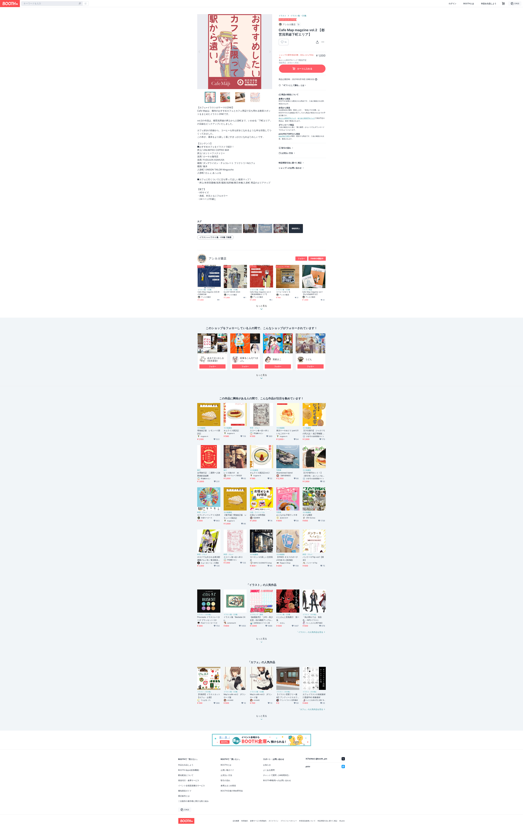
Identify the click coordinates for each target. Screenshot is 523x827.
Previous (199, 51)
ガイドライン (273, 821)
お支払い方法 (287, 153)
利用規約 (244, 821)
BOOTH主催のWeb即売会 (232, 791)
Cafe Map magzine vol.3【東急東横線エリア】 (260, 293)
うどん (308, 359)
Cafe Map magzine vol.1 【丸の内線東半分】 (312, 293)
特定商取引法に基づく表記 (290, 163)
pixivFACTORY (284, 136)
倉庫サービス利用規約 (258, 821)
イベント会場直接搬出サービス (191, 785)
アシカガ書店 (217, 258)
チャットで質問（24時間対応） (276, 775)
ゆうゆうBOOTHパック (306, 118)
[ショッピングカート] (503, 3)
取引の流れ (286, 148)
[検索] (79, 4)
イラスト (282, 15)
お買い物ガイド (227, 770)
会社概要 (236, 821)
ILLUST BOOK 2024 (232, 292)
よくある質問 (269, 770)
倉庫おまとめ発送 (228, 785)
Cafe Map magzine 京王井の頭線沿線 (209, 293)
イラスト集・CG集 (298, 15)
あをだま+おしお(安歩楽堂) (215, 359)
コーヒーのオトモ (283, 292)
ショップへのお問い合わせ (290, 168)
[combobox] (52, 3)
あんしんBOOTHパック (287, 118)
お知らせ (267, 765)
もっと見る (261, 375)
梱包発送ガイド (184, 791)
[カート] (298, 24)
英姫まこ (277, 359)
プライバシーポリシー (289, 821)
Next (270, 51)
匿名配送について (185, 775)
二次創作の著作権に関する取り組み (193, 801)
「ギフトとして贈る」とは (292, 85)
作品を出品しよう (488, 3)
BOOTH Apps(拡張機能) (188, 770)
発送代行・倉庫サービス (188, 780)
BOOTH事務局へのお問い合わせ (277, 780)
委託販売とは (184, 796)
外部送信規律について (307, 821)
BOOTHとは (468, 3)
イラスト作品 (307, 290)
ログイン (452, 3)
